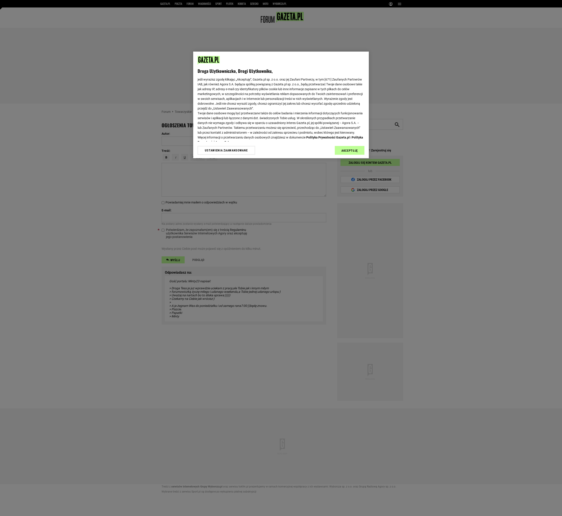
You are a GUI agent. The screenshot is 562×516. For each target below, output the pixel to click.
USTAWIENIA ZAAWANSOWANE (226, 150)
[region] (281, 105)
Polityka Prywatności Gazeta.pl (328, 137)
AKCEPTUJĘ (349, 150)
